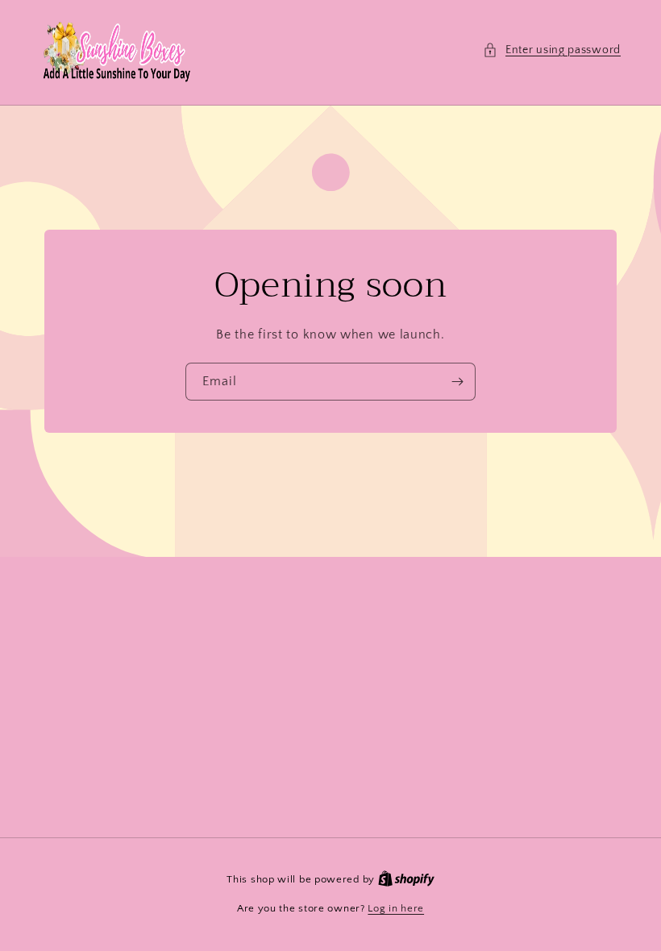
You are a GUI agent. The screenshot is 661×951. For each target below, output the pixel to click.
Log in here (396, 908)
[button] (552, 50)
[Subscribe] (457, 382)
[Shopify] (406, 879)
